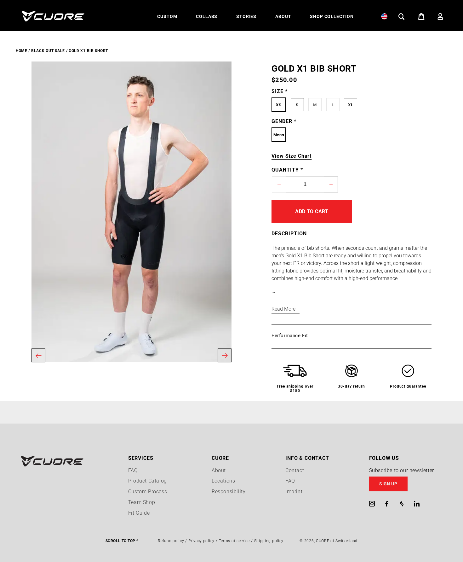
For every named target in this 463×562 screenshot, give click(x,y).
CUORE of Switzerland (336, 541)
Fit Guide (139, 513)
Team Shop (141, 502)
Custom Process (147, 492)
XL (350, 104)
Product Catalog (147, 481)
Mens (278, 134)
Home (21, 51)
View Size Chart (292, 156)
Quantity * (287, 170)
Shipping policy (269, 541)
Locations (223, 481)
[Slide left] (38, 355)
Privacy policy (201, 541)
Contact (294, 470)
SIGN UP (388, 483)
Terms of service (234, 541)
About (219, 470)
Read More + (286, 309)
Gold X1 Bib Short (88, 51)
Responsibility (228, 492)
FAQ (133, 470)
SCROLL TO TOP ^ (122, 541)
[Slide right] (225, 355)
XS (278, 104)
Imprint (293, 492)
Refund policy (171, 541)
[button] (167, 16)
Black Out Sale (48, 51)
